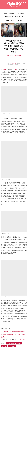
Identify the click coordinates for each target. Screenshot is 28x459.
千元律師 (14, 69)
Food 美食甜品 (20, 13)
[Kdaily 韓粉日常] (14, 5)
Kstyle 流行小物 (19, 16)
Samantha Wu (13, 63)
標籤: (3, 343)
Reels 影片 (19, 20)
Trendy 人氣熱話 (10, 20)
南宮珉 (5, 69)
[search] (25, 1)
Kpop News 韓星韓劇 (9, 13)
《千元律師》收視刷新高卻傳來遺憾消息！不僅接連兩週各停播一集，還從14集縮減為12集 (14, 334)
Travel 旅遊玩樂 (9, 16)
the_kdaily (23, 340)
